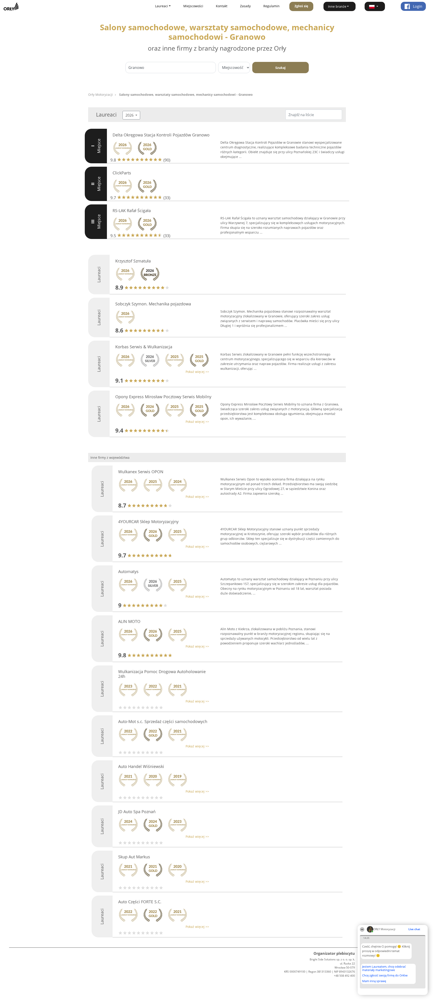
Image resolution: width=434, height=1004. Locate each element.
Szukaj (280, 68)
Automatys (128, 571)
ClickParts (122, 173)
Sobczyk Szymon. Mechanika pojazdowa (153, 304)
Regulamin (271, 6)
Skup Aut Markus (134, 856)
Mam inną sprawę (374, 981)
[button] (375, 6)
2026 (129, 115)
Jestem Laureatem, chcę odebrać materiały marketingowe (384, 968)
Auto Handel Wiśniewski (141, 766)
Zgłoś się (301, 6)
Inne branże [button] (337, 6)
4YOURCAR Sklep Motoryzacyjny (148, 521)
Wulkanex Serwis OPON (140, 471)
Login (417, 6)
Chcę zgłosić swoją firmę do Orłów (385, 976)
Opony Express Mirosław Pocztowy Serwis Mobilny (163, 396)
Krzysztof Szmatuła (133, 261)
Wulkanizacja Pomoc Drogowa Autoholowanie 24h (162, 674)
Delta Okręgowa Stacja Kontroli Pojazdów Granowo (161, 135)
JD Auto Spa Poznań (137, 811)
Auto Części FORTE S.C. (139, 901)
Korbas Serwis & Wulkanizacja (143, 346)
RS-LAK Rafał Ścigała (132, 210)
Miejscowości (193, 6)
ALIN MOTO (129, 621)
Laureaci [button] (161, 6)
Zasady (245, 6)
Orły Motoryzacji (100, 94)
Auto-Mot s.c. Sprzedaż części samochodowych (162, 721)
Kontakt (221, 6)
